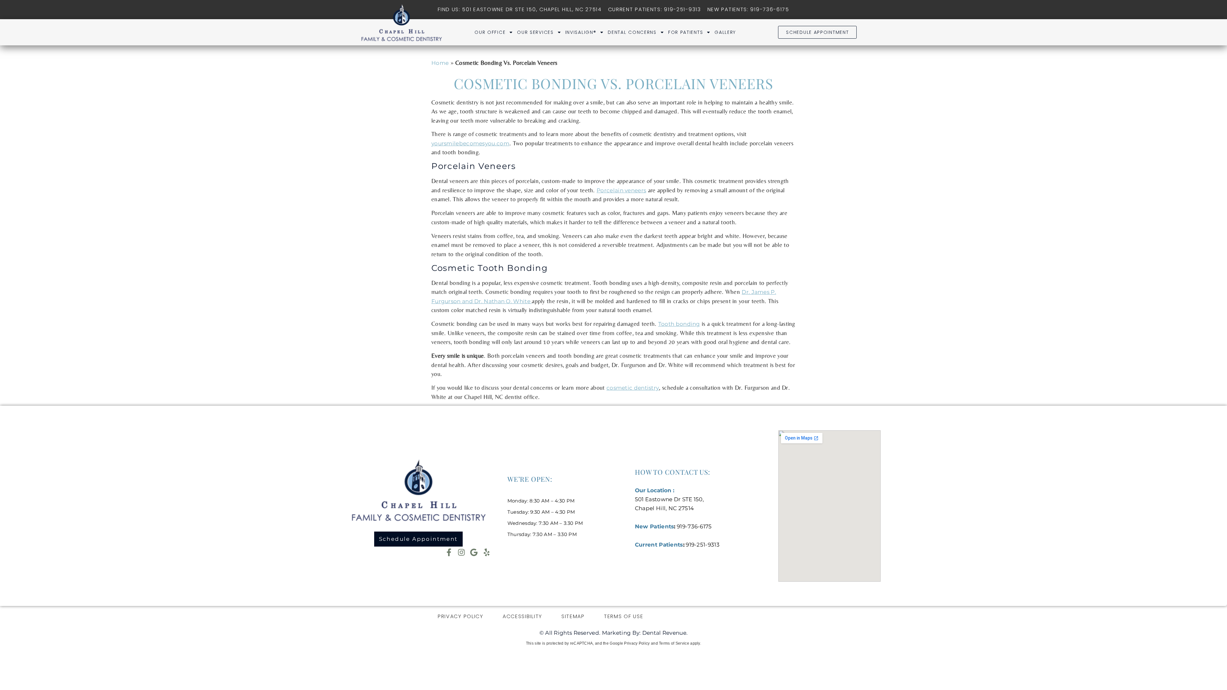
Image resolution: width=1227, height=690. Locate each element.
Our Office (490, 32)
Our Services (535, 32)
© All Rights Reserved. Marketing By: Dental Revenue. (613, 633)
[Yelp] (486, 552)
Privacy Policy (460, 616)
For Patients (685, 32)
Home (440, 63)
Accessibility (522, 616)
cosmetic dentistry (632, 388)
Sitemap (573, 616)
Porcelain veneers (621, 190)
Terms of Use (623, 616)
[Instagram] (461, 552)
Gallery (725, 32)
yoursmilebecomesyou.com (470, 143)
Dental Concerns (632, 32)
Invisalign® (581, 32)
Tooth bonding (679, 324)
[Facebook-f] (449, 552)
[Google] (474, 552)
